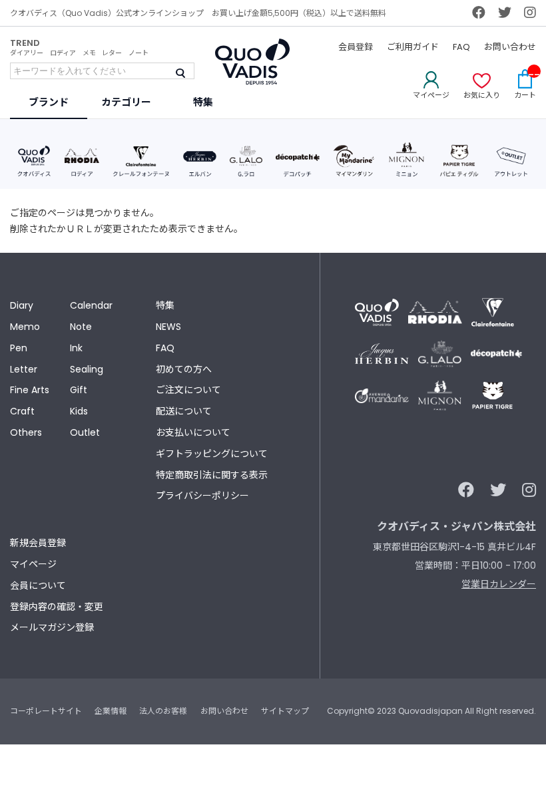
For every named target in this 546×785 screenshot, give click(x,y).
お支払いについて (193, 432)
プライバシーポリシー (202, 495)
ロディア (63, 53)
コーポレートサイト (46, 710)
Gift (78, 389)
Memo (25, 326)
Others (26, 432)
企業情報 (111, 710)
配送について (184, 411)
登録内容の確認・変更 (56, 606)
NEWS (168, 326)
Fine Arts (29, 389)
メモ (89, 53)
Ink (76, 348)
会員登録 (355, 47)
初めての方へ (184, 369)
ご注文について (188, 389)
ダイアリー (26, 53)
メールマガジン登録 (52, 627)
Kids (79, 411)
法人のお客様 (163, 710)
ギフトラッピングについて (212, 453)
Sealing (86, 369)
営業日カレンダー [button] (498, 584)
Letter (23, 369)
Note (81, 326)
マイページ (33, 564)
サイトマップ (285, 710)
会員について (38, 585)
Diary (21, 305)
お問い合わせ (510, 47)
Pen (18, 348)
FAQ (461, 47)
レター (112, 53)
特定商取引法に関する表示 (212, 475)
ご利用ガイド (413, 47)
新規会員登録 (38, 543)
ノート (138, 53)
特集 (165, 305)
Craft (22, 411)
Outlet (85, 432)
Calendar (91, 305)
